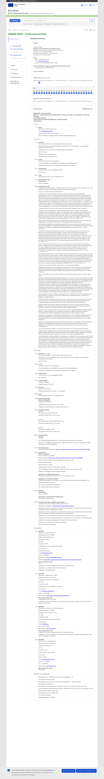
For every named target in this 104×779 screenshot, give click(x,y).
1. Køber (12, 65)
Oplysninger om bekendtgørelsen (14, 82)
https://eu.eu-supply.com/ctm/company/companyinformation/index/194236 (62, 559)
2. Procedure (13, 69)
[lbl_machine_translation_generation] (51, 98)
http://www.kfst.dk (51, 628)
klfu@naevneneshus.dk (48, 591)
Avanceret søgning (38, 24)
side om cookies (47, 770)
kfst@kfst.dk (45, 624)
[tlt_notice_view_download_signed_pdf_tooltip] (39, 83)
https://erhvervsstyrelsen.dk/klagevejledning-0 (58, 595)
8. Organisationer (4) (15, 77)
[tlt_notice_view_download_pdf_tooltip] (34, 93)
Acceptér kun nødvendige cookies (86, 770)
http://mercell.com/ (51, 666)
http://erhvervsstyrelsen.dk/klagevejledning (63, 506)
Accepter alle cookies (68, 770)
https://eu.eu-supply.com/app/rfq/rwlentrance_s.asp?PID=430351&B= (73, 449)
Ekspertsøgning (48, 24)
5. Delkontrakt (14, 73)
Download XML (17, 46)
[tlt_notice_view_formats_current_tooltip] (91, 109)
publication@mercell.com (48, 659)
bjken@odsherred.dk (44, 61)
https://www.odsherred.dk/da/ (54, 557)
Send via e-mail (17, 55)
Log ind (85, 5)
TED (9, 30)
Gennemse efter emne (59, 24)
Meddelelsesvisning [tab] (14, 39)
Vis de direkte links (18, 49)
